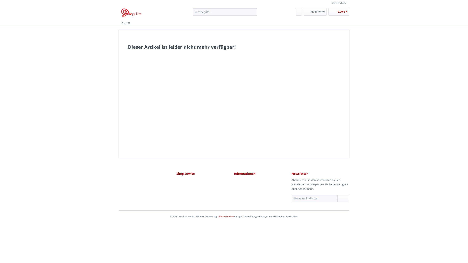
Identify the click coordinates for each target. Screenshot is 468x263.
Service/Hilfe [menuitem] (339, 3)
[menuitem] (225, 13)
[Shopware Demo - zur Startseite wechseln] (131, 12)
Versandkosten (226, 216)
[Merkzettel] (299, 12)
